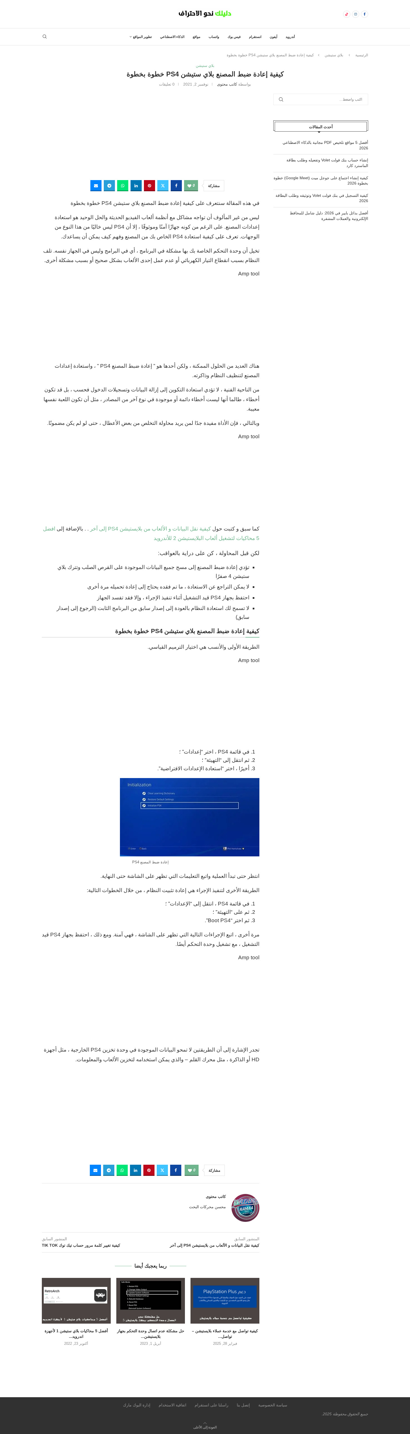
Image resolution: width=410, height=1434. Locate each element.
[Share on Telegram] (109, 185)
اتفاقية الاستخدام (172, 1405)
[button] (150, 1355)
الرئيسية (361, 55)
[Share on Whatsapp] (122, 185)
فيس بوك (234, 37)
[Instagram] (355, 14)
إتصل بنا (243, 1405)
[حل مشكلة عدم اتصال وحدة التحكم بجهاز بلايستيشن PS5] (150, 1301)
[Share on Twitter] (162, 185)
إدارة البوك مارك (136, 1405)
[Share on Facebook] (176, 185)
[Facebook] (364, 14)
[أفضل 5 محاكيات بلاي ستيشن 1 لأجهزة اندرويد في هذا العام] (76, 1301)
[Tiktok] (346, 14)
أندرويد (290, 37)
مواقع (196, 37)
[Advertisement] (150, 133)
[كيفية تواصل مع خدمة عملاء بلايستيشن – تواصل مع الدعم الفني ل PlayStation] (224, 1301)
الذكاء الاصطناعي (172, 37)
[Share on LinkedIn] (136, 185)
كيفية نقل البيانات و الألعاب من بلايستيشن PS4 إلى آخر (150, 529)
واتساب (214, 37)
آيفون (273, 37)
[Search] (44, 37)
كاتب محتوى (227, 84)
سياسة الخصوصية (272, 1405)
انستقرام (255, 37)
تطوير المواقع (142, 37)
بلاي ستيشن (334, 55)
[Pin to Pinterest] (149, 185)
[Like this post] (189, 186)
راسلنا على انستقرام (211, 1405)
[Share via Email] (96, 185)
